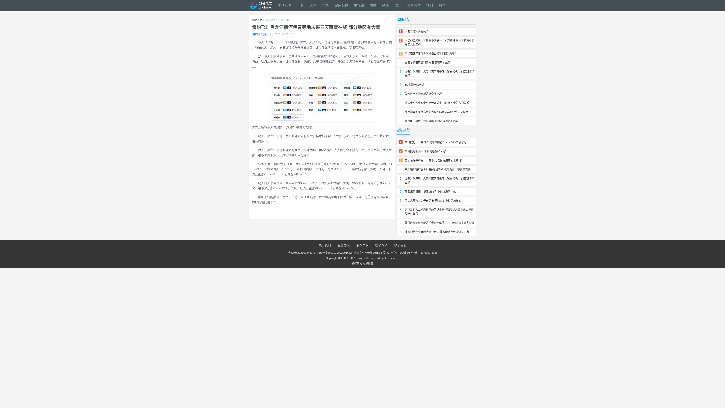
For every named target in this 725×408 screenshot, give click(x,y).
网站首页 (257, 20)
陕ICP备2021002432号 (301, 252)
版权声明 (362, 245)
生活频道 (285, 6)
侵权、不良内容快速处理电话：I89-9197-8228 (410, 252)
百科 (300, 6)
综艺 (398, 6)
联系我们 (400, 245)
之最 (325, 6)
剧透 (385, 6)
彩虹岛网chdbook (265, 5)
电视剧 (359, 6)
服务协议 (344, 245)
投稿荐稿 (381, 245)
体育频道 (414, 6)
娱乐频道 (341, 6)
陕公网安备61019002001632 (334, 252)
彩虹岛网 (357, 263)
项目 (429, 6)
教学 (442, 6)
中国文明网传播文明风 (367, 252)
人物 (313, 6)
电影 (373, 6)
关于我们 (325, 245)
